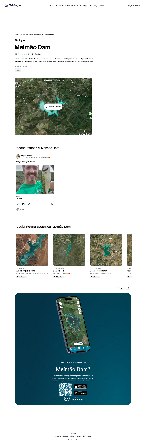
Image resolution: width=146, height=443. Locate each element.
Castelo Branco (38, 34)
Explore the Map (20, 34)
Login (130, 5)
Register (138, 5)
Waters (78, 436)
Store (102, 5)
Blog (95, 5)
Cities (72, 436)
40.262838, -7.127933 (52, 80)
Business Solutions (71, 5)
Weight (18, 196)
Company (57, 5)
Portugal (29, 34)
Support (86, 5)
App (47, 5)
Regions (65, 436)
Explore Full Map (55, 106)
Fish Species (87, 436)
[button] (53, 107)
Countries (58, 436)
